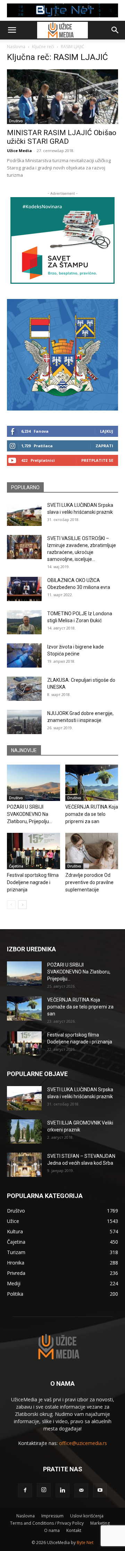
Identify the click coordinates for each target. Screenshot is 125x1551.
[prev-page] (11, 904)
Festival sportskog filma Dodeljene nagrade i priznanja (33, 882)
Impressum (52, 1516)
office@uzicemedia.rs (83, 1443)
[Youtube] (100, 1490)
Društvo (16, 120)
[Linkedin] (62, 1490)
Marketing (100, 1523)
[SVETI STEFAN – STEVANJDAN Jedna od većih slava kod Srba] (24, 1165)
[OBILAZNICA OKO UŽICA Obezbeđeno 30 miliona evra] (24, 589)
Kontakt (73, 1530)
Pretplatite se (97, 460)
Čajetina (16, 866)
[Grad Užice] (62, 355)
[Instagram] (44, 1490)
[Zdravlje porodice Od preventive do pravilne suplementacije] (91, 851)
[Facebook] (25, 1490)
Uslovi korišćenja (86, 1516)
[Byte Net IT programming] (62, 10)
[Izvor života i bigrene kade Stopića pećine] (24, 655)
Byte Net (85, 1542)
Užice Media (19, 150)
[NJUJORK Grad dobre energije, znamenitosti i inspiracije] (24, 722)
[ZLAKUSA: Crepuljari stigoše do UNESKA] (24, 689)
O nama (52, 1530)
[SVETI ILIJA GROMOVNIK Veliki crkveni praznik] (24, 1131)
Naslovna (16, 47)
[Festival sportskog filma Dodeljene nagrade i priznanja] (33, 851)
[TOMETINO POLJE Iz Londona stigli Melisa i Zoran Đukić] (24, 622)
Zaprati (104, 445)
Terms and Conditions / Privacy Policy (47, 1523)
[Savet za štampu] (62, 240)
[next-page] (22, 904)
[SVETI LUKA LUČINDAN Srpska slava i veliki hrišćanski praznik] (24, 514)
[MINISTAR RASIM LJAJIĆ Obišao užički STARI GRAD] (62, 96)
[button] (12, 30)
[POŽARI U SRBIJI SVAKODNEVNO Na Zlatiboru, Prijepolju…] (33, 783)
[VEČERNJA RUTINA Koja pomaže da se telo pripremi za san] (91, 783)
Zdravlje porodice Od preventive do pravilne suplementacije (89, 882)
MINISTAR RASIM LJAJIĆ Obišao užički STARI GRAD (61, 137)
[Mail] (81, 1490)
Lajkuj (106, 431)
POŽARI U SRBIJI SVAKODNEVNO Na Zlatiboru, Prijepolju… (29, 814)
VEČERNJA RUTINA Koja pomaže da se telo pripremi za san (91, 814)
